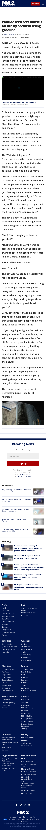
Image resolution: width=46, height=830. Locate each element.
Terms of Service (24, 476)
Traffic (23, 652)
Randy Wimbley (9, 34)
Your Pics (6, 640)
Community (25, 713)
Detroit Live (6, 619)
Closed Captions (27, 721)
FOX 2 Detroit (19, 34)
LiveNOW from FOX (28, 613)
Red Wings (25, 688)
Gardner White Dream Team (10, 743)
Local (4, 608)
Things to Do (6, 630)
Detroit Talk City (8, 613)
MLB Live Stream (27, 769)
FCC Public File (26, 716)
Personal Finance (27, 738)
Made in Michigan (8, 616)
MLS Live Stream (27, 793)
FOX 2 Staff (25, 700)
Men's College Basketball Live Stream (26, 779)
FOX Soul (24, 615)
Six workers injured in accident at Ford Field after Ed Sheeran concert (28, 577)
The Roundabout (8, 621)
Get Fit (4, 683)
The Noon (5, 672)
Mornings (6, 666)
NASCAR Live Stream (28, 772)
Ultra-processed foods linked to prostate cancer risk (16, 500)
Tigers (23, 685)
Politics (4, 635)
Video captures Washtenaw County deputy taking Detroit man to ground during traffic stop (29, 567)
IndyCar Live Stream (28, 774)
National (5, 624)
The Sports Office (27, 669)
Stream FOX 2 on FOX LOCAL (29, 609)
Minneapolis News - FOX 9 (9, 769)
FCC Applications (27, 719)
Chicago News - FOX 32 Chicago (9, 760)
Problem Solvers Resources (27, 725)
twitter (21, 805)
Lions (23, 675)
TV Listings (6, 705)
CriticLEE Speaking (8, 702)
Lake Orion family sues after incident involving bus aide (15, 530)
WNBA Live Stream (28, 790)
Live (23, 605)
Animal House (26, 660)
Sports (24, 666)
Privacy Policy (25, 474)
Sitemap (24, 729)
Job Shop (24, 710)
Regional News (9, 755)
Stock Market (26, 743)
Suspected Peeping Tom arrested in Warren (14, 520)
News (4, 605)
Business (5, 627)
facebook (16, 805)
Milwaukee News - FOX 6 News (8, 764)
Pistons (24, 683)
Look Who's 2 (7, 652)
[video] (38, 491)
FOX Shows (6, 700)
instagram (25, 805)
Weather (25, 640)
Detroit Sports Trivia (9, 649)
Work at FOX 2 (26, 705)
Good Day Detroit (8, 669)
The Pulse (5, 611)
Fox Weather (25, 657)
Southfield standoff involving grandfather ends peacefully (17, 490)
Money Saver (6, 685)
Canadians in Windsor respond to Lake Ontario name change (15, 510)
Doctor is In (6, 688)
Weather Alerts (26, 649)
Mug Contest (6, 675)
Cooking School (7, 680)
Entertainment (9, 696)
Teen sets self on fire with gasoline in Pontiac (19, 102)
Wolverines (25, 677)
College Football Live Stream (28, 765)
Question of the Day (9, 647)
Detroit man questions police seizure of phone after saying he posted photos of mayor (28, 548)
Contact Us (25, 702)
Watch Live (35, 4)
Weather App (26, 647)
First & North (26, 672)
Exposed (5, 750)
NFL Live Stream (27, 761)
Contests (5, 708)
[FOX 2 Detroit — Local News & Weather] (8, 3)
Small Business (26, 746)
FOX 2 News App (27, 708)
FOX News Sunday (8, 632)
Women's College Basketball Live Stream (27, 786)
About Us (25, 696)
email (29, 805)
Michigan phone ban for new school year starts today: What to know (28, 587)
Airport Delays (26, 655)
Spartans (24, 680)
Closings (24, 644)
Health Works (7, 677)
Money (24, 734)
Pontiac (27, 34)
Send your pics (7, 644)
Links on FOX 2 (7, 691)
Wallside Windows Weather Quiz (8, 739)
